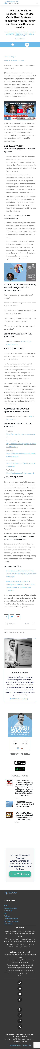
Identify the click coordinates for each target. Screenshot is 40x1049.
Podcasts (15, 32)
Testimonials (8, 911)
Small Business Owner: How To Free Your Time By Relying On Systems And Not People (21, 574)
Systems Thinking (21, 33)
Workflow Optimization (24, 35)
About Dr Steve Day (10, 908)
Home (6, 905)
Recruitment (24, 32)
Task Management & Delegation (19, 34)
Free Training (8, 924)
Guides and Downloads (11, 921)
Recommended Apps (11, 918)
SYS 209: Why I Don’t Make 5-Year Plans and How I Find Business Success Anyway (24, 816)
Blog (5, 913)
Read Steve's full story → (20, 699)
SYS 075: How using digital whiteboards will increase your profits (24, 804)
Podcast (6, 916)
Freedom (7, 32)
